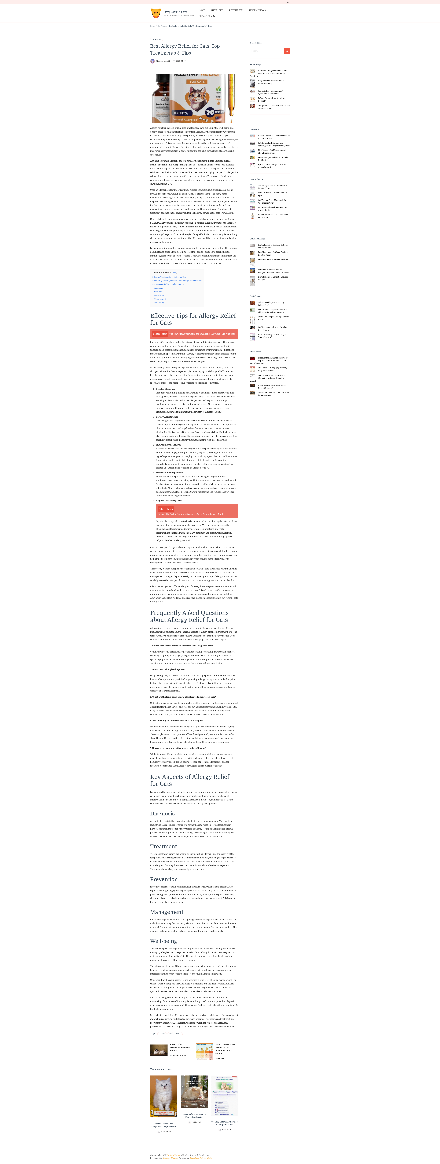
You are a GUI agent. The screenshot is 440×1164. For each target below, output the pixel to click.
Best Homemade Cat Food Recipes (273, 259)
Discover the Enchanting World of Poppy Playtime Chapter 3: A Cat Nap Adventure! (268, 360)
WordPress (194, 1158)
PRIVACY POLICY (207, 16)
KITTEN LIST (217, 10)
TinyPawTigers (175, 12)
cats (171, 1034)
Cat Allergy (156, 39)
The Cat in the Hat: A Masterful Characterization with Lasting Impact (267, 378)
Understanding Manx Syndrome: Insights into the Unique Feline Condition (268, 73)
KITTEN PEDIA (236, 10)
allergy (162, 1034)
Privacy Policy (206, 1158)
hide (174, 273)
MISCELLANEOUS (258, 10)
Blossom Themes (170, 1158)
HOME (202, 10)
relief (179, 1034)
